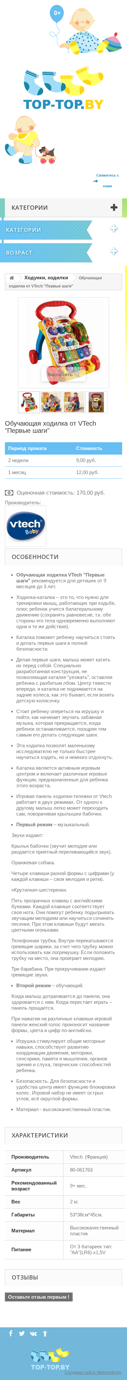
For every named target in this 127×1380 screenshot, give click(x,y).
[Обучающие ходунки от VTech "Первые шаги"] (29, 402)
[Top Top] (63, 87)
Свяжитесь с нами (107, 180)
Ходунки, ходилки (46, 277)
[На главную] (12, 278)
